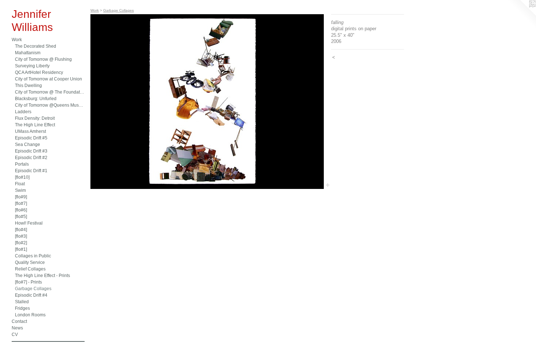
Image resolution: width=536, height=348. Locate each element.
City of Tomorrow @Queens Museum (50, 105)
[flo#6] (21, 210)
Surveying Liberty (32, 65)
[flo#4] (21, 229)
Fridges (22, 308)
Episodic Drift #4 (31, 295)
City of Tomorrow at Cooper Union (48, 79)
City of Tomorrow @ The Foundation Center (50, 92)
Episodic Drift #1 (31, 170)
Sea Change (27, 144)
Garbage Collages (33, 288)
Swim (20, 190)
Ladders (23, 111)
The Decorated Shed (35, 46)
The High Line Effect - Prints (42, 275)
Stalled (22, 301)
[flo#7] (21, 203)
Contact (19, 321)
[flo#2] (21, 242)
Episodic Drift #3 (31, 151)
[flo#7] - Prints (28, 282)
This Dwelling (28, 85)
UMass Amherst (30, 131)
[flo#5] (21, 216)
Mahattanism (27, 52)
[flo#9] (21, 196)
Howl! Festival (29, 223)
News (17, 328)
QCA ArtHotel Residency (39, 72)
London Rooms (30, 314)
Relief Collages (30, 269)
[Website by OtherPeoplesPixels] (521, 14)
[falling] (207, 101)
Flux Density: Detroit (35, 118)
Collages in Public (33, 255)
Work (17, 39)
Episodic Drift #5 (31, 138)
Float (20, 183)
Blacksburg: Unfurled (36, 98)
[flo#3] (21, 236)
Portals (22, 164)
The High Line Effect (35, 124)
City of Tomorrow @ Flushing (43, 59)
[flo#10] (22, 177)
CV (15, 334)
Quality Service (30, 262)
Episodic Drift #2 (31, 157)
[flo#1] (21, 249)
